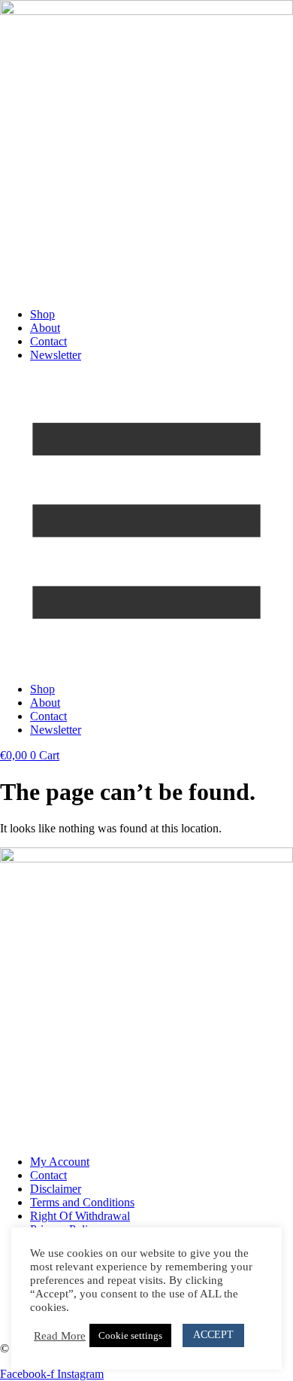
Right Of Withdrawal (80, 1215)
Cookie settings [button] (130, 1335)
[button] (146, 522)
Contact (48, 341)
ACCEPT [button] (213, 1334)
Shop (42, 314)
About (45, 327)
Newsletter (55, 354)
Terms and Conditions (82, 1202)
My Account (59, 1161)
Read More (60, 1336)
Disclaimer (55, 1188)
